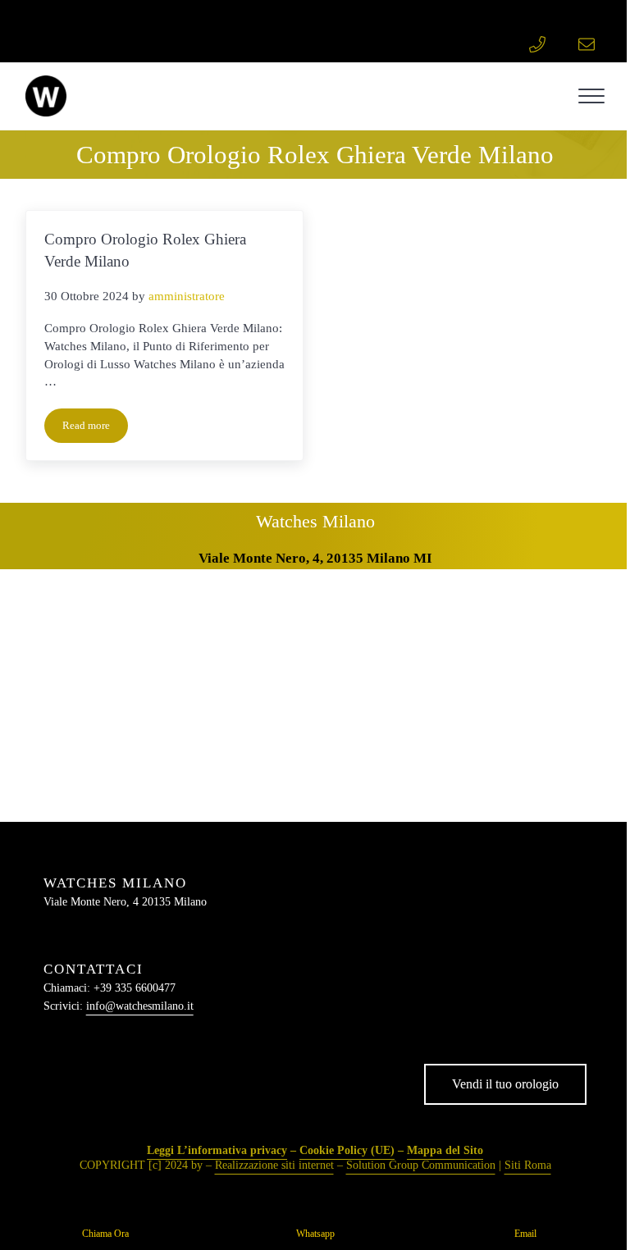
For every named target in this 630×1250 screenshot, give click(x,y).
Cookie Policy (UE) (347, 1150)
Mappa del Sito (445, 1150)
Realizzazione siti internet (274, 1165)
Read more (95, 428)
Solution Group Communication (420, 1165)
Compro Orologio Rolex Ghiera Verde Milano (145, 250)
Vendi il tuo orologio (505, 1084)
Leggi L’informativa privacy (217, 1150)
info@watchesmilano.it (140, 1006)
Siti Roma (527, 1165)
